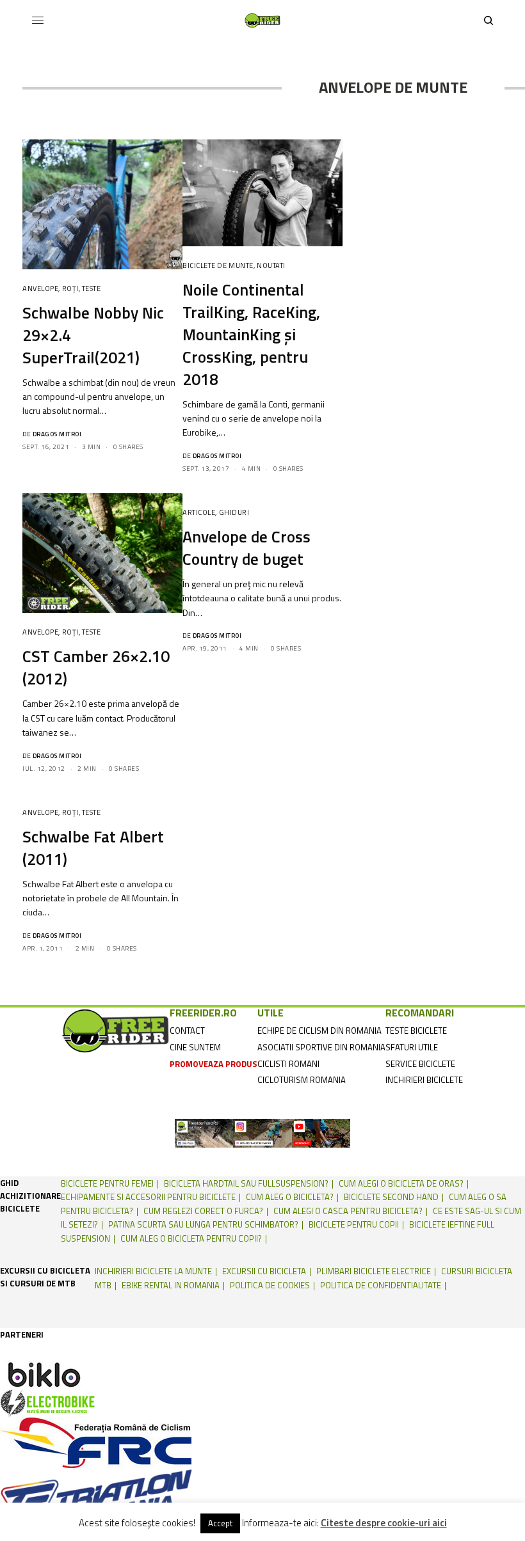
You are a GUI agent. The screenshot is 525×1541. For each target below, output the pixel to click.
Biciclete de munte (218, 265)
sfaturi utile (411, 1047)
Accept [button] (220, 1523)
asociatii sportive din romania (321, 1047)
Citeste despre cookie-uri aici (384, 1523)
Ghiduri (234, 512)
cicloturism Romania (301, 1079)
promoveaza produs (213, 1063)
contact (187, 1030)
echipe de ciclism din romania (319, 1030)
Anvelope (40, 288)
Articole (198, 512)
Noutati (271, 265)
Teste (91, 288)
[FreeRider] (262, 20)
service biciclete (420, 1063)
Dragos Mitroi (57, 434)
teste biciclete (416, 1030)
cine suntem (195, 1047)
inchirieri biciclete (424, 1079)
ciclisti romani (288, 1063)
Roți (70, 288)
